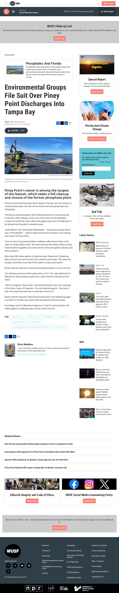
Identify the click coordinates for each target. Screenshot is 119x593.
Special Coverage (97, 138)
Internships (71, 545)
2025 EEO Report (73, 572)
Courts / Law (100, 265)
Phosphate (63, 317)
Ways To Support (98, 561)
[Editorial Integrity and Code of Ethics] (32, 484)
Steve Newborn (19, 122)
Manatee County (18, 322)
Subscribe (59, 38)
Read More (97, 91)
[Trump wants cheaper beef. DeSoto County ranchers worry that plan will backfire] (87, 320)
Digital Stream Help (74, 578)
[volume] (13, 11)
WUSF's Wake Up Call (59, 26)
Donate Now (59, 527)
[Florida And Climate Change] (97, 111)
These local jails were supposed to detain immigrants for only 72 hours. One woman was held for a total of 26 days (103, 276)
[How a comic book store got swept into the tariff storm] (87, 413)
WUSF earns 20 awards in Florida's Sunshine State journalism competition (103, 251)
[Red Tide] (97, 195)
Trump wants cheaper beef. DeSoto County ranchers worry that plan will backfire (103, 324)
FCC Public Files (72, 562)
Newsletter (46, 556)
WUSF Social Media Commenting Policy (89, 495)
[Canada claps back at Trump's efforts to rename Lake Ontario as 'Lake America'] (87, 354)
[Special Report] (97, 64)
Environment (9, 55)
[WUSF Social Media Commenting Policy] (89, 484)
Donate (109, 3)
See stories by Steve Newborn (32, 354)
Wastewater (35, 322)
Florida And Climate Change (97, 127)
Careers (45, 573)
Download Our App (98, 556)
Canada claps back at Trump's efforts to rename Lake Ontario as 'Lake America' (103, 355)
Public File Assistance (75, 567)
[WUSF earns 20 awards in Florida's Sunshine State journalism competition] (87, 247)
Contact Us (46, 551)
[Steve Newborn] (10, 350)
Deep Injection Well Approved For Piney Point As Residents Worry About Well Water (40, 452)
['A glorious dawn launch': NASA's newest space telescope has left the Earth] (87, 393)
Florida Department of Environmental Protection (30, 327)
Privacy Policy (97, 566)
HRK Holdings (48, 317)
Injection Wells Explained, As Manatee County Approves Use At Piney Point (36, 460)
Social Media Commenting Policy (51, 567)
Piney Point (32, 317)
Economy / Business (102, 316)
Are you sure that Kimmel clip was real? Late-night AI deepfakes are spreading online (103, 375)
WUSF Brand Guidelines (100, 571)
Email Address (89, 164)
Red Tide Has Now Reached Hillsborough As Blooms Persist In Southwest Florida (39, 444)
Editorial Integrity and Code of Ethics (32, 495)
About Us (45, 545)
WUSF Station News (102, 242)
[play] (6, 11)
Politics (98, 293)
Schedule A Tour (98, 577)
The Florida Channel (74, 551)
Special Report (97, 79)
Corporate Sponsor (99, 551)
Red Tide (97, 212)
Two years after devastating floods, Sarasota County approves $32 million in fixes (103, 302)
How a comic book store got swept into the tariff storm (103, 412)
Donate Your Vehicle (99, 545)
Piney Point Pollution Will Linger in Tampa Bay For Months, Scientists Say (36, 467)
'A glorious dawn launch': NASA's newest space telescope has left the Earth (103, 394)
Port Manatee (59, 327)
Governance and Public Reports (75, 556)
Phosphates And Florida (43, 63)
